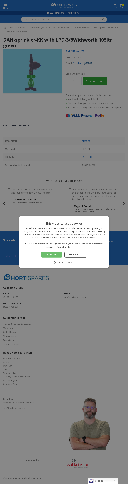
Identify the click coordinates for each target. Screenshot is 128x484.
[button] (64, 262)
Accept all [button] (52, 254)
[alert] (64, 242)
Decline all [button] (75, 254)
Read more (76, 247)
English (99, 480)
